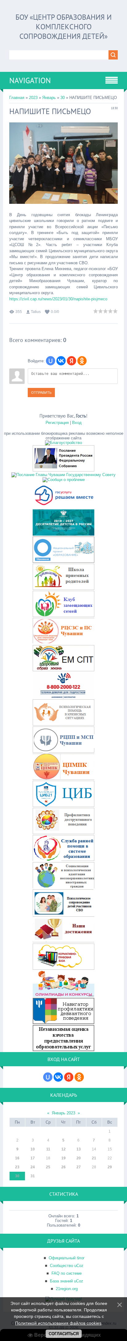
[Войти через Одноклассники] (82, 360)
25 (48, 1167)
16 (17, 1158)
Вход (77, 422)
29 (110, 1167)
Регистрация (57, 422)
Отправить (41, 392)
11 (48, 1149)
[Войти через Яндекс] (71, 360)
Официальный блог (67, 1258)
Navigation (30, 80)
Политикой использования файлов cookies (58, 1323)
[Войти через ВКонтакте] (61, 360)
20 (78, 1158)
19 (63, 1158)
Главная (16, 97)
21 (94, 1158)
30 (62, 97)
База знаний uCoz (66, 1281)
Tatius (36, 312)
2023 (33, 97)
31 (33, 1176)
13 (78, 1149)
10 (33, 1149)
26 (63, 1167)
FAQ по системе (66, 1273)
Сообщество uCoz (67, 1265)
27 (78, 1167)
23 (17, 1167)
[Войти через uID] (50, 360)
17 (33, 1158)
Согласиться (64, 1333)
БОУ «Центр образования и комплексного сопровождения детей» (63, 26)
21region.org (67, 1288)
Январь (49, 97)
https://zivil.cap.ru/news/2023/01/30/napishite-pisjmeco (58, 299)
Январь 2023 (63, 1113)
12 (63, 1149)
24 (33, 1167)
